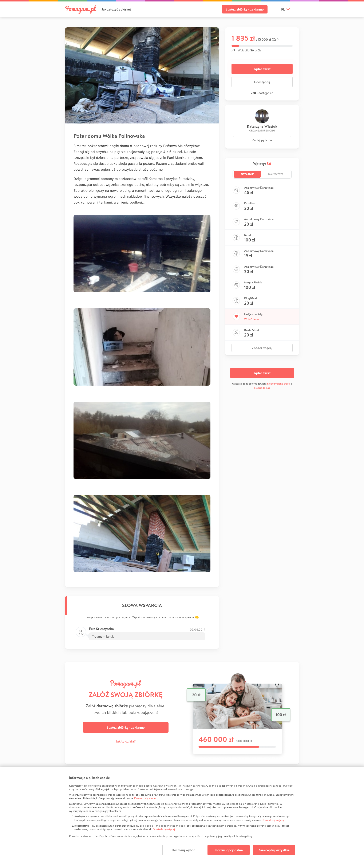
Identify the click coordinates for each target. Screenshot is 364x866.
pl (283, 9)
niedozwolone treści (278, 383)
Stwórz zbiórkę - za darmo (245, 9)
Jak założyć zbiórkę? (116, 9)
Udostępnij (262, 82)
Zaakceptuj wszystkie (273, 850)
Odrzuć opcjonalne (229, 850)
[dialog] (182, 816)
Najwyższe (276, 174)
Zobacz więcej (262, 348)
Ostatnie (247, 174)
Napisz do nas (262, 388)
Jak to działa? (126, 741)
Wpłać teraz (262, 69)
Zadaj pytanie (262, 140)
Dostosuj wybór (183, 850)
